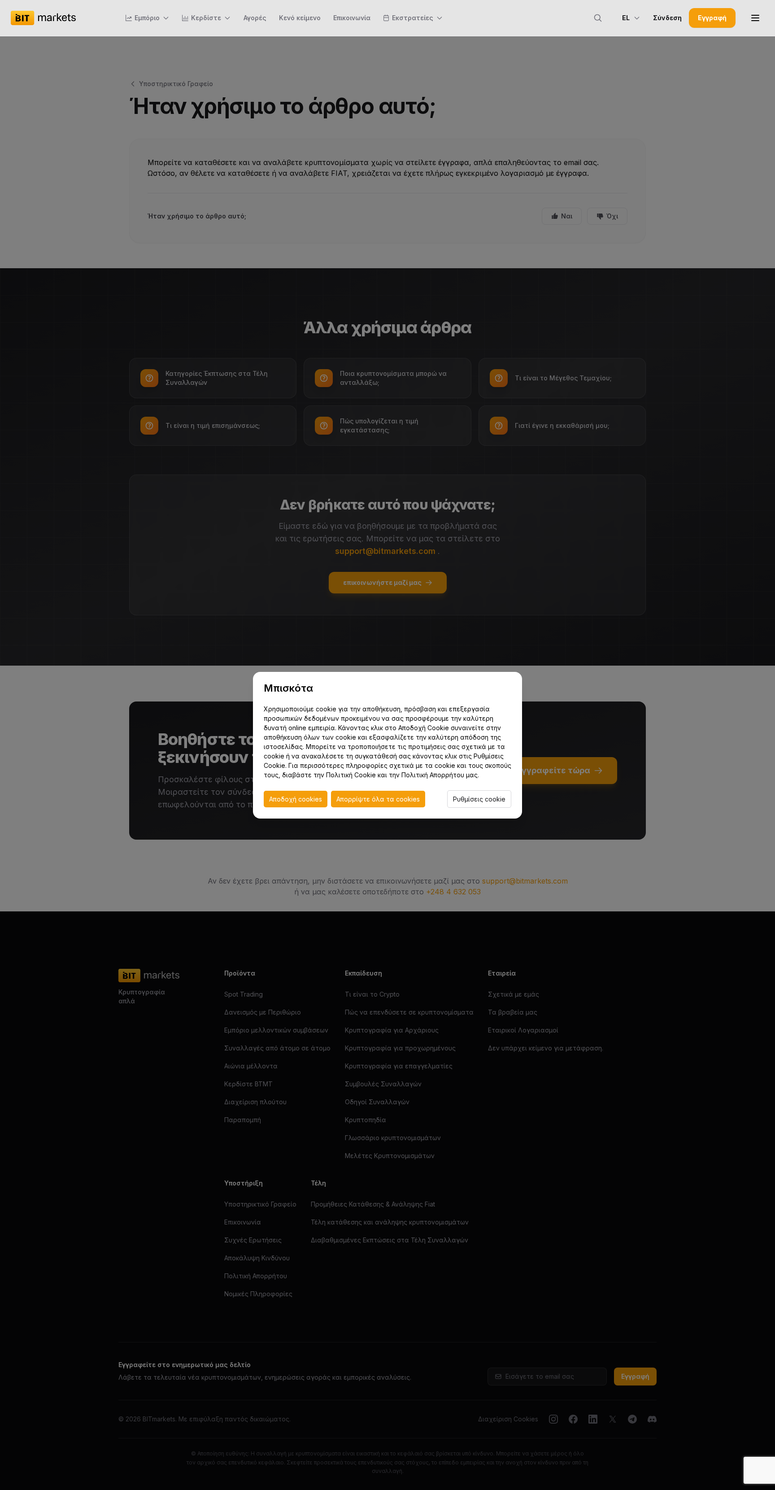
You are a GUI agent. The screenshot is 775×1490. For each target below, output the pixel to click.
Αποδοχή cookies (295, 799)
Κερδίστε (206, 18)
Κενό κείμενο (300, 18)
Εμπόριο (147, 18)
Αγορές (255, 18)
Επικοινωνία (351, 18)
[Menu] (755, 18)
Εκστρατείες (412, 18)
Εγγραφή (712, 18)
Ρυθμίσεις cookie (479, 799)
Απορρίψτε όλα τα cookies (378, 799)
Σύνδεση (667, 18)
